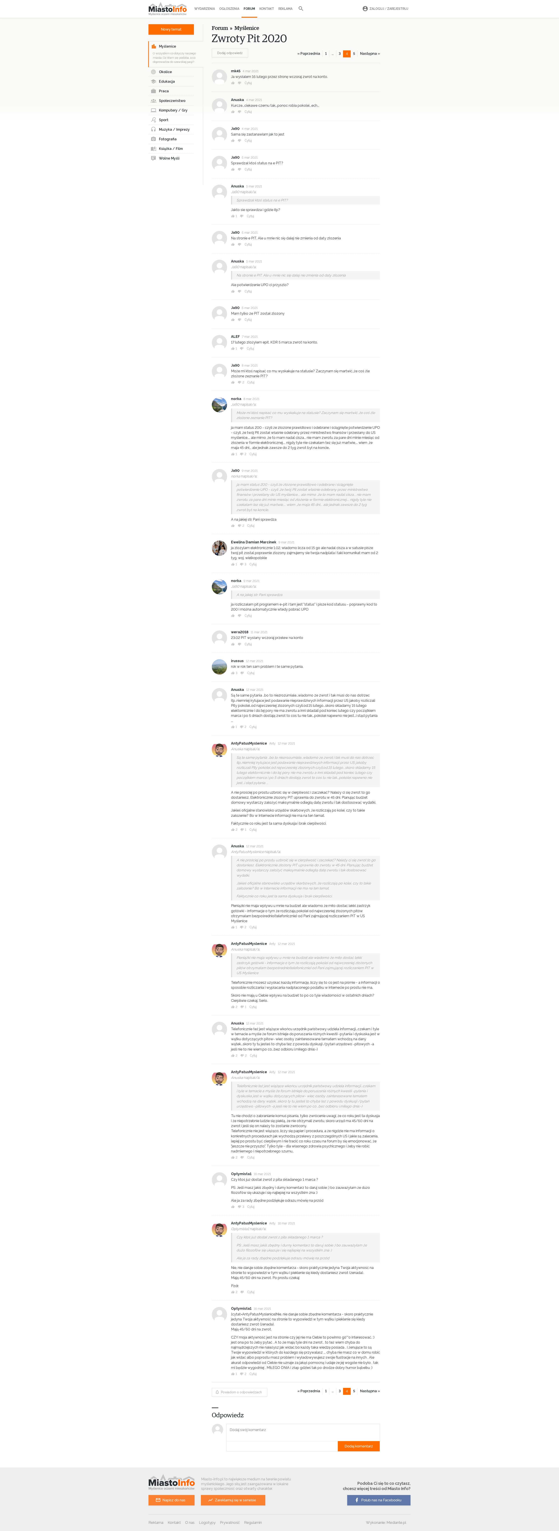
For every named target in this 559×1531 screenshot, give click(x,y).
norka (236, 399)
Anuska (237, 100)
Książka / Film (171, 149)
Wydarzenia (204, 8)
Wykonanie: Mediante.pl (386, 1522)
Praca (164, 91)
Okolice (165, 72)
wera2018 (239, 632)
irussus (237, 661)
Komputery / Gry (173, 110)
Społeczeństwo (172, 101)
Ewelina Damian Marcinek (253, 542)
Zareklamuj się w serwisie (235, 1500)
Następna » (370, 53)
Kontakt (266, 8)
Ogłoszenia (229, 8)
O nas (190, 1522)
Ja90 (235, 129)
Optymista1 (241, 1174)
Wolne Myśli (169, 158)
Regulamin (253, 1522)
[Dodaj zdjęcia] (227, 1446)
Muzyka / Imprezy (174, 129)
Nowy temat (171, 29)
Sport (163, 120)
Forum (249, 8)
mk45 (235, 71)
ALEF (235, 337)
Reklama (285, 8)
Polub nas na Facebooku (381, 1500)
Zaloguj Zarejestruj (388, 8)
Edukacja (167, 81)
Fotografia (168, 139)
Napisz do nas (173, 1500)
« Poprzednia (308, 53)
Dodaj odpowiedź (230, 53)
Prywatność (230, 1522)
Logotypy (207, 1522)
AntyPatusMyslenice (249, 743)
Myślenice (167, 46)
